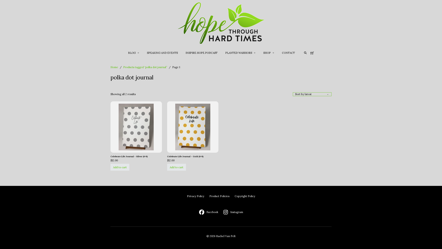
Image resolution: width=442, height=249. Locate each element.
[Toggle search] (305, 52)
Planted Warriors (238, 52)
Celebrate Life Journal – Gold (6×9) (185, 156)
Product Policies (219, 196)
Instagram (236, 212)
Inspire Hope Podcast (202, 52)
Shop (267, 52)
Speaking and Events (162, 52)
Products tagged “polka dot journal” (145, 67)
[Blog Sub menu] (138, 53)
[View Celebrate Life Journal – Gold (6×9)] (193, 126)
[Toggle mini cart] (312, 53)
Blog (132, 52)
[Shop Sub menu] (273, 53)
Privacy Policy (195, 196)
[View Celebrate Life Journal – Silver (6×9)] (136, 126)
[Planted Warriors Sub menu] (255, 53)
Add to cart (120, 167)
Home (114, 67)
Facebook (212, 212)
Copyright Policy (245, 196)
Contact (288, 52)
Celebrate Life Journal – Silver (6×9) (129, 156)
